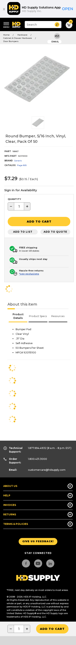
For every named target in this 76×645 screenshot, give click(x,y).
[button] (57, 24)
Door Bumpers (10, 41)
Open (67, 9)
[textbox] (19, 206)
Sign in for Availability (20, 190)
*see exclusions (29, 273)
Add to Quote (55, 231)
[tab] (18, 316)
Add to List (22, 231)
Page (22, 165)
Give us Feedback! (38, 541)
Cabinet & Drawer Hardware (17, 38)
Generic (18, 160)
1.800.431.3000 (37, 458)
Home (6, 35)
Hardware (22, 35)
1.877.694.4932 (37, 448)
